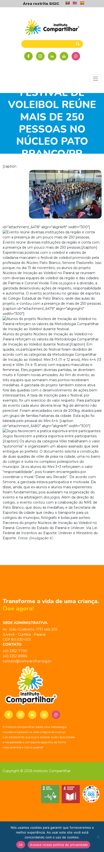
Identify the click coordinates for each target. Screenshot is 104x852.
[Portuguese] (67, 3)
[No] (98, 836)
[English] (75, 3)
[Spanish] (82, 3)
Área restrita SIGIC (41, 3)
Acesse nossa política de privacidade (59, 845)
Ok (21, 845)
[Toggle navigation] (95, 79)
